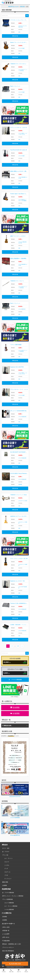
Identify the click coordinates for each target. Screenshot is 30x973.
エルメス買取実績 (9, 902)
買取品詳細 (15, 36)
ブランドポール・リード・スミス (19, 389)
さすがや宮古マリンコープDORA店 (22, 70)
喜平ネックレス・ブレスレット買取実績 (12, 896)
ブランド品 (5, 855)
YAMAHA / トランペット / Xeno (18, 494)
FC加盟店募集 (6, 940)
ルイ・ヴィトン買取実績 (10, 906)
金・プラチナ (5, 851)
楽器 (19, 32)
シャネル (6, 865)
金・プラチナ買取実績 (8, 892)
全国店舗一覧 (5, 930)
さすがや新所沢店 (21, 309)
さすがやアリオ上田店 (22, 500)
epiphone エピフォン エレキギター (19, 516)
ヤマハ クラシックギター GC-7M (18, 558)
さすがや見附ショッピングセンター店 (22, 134)
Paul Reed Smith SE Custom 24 (18, 150)
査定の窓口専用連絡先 (8, 950)
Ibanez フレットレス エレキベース (19, 42)
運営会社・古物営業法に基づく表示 (11, 944)
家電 (21, 484)
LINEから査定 (6, 927)
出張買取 (16, 713)
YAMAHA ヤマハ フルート (17, 281)
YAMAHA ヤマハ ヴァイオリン (18, 63)
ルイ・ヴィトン (8, 858)
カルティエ (7, 872)
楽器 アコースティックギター (18, 236)
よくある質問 (5, 934)
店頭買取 (16, 708)
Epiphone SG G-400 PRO (17, 367)
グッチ (6, 868)
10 (18, 646)
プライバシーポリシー (8, 947)
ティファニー (7, 878)
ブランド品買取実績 (7, 899)
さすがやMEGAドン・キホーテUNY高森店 (22, 200)
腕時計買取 (5, 882)
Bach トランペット (15, 86)
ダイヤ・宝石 (5, 848)
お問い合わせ (5, 937)
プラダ (6, 875)
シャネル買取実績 (9, 909)
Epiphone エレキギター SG (17, 581)
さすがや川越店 (21, 48)
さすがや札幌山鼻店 (22, 416)
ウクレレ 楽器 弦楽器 (15, 344)
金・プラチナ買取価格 (15, 679)
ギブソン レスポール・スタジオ (18, 127)
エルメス (6, 861)
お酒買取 (4, 885)
